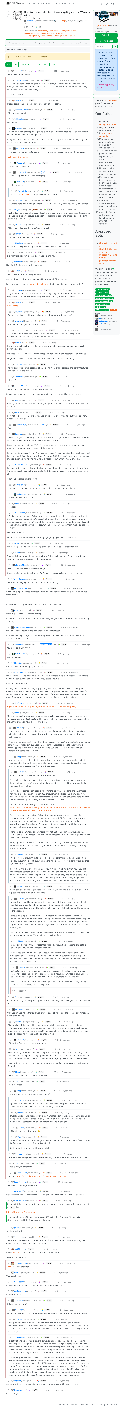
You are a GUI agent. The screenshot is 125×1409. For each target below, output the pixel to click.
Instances (84, 1404)
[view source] (40, 27)
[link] (31, 27)
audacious (17, 1252)
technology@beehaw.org (47, 33)
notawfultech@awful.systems (65, 31)
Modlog (113, 310)
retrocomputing (30, 33)
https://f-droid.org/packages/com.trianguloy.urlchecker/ (42, 1176)
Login (106, 3)
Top (15, 64)
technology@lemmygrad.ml (64, 36)
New (38, 64)
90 (27, 27)
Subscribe (106, 35)
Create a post (106, 41)
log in (22, 57)
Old (44, 64)
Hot (8, 64)
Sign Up (114, 3)
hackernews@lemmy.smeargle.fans (38, 36)
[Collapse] (8, 71)
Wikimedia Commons (18, 157)
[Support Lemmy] (74, 3)
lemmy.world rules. (107, 124)
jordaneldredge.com (32, 18)
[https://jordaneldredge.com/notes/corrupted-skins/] (17, 15)
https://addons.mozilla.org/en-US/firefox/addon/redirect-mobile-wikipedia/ (41, 706)
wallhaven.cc (28, 194)
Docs (93, 1404)
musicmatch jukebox (38, 284)
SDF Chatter (17, 3)
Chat (53, 64)
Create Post (46, 3)
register (31, 57)
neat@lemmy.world (45, 31)
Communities (33, 3)
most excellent (110, 100)
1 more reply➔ (19, 991)
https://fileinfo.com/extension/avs (21, 1212)
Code (99, 1404)
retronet (61, 33)
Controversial (26, 64)
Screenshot (12, 306)
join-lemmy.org (111, 1404)
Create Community (63, 3)
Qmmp (10, 1267)
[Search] (101, 3)
